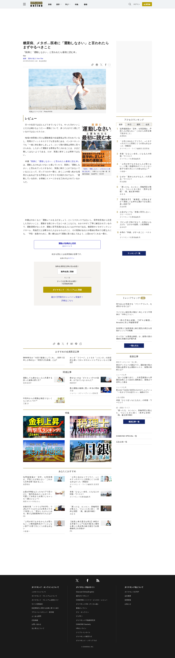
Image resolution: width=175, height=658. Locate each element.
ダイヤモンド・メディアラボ (86, 640)
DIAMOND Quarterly (83, 624)
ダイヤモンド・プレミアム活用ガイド (45, 600)
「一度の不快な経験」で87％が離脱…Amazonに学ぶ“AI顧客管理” (134, 321)
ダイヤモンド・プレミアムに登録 (67, 289)
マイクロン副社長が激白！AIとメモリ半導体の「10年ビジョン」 (134, 313)
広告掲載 (35, 620)
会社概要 (128, 596)
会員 (147, 124)
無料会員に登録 (67, 271)
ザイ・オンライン (82, 612)
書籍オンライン (81, 608)
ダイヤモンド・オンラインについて (45, 587)
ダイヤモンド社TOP (132, 592)
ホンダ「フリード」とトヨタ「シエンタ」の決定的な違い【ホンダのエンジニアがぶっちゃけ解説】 (90, 359)
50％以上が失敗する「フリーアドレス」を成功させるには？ (134, 305)
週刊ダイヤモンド (82, 596)
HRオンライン (81, 628)
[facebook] (87, 581)
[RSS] (98, 581)
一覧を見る (134, 345)
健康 (24, 58)
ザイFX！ (79, 616)
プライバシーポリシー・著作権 (43, 612)
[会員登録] (147, 4)
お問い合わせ (36, 624)
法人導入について (38, 628)
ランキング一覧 (134, 253)
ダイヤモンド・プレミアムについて (44, 596)
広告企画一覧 (121, 441)
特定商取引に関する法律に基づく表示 (45, 608)
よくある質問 (36, 616)
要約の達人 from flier (35, 58)
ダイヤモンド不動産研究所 (85, 620)
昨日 (129, 124)
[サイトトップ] (36, 4)
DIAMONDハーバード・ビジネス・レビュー (91, 600)
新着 (50, 4)
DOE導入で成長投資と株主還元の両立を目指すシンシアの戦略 (134, 329)
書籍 (85, 4)
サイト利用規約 (37, 604)
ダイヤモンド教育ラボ (84, 636)
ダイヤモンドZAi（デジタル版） (87, 604)
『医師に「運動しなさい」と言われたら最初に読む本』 (54, 161)
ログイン (136, 4)
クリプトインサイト (83, 632)
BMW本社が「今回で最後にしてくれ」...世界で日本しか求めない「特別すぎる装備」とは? (44, 358)
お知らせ (128, 604)
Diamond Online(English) (85, 592)
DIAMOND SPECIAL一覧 (126, 436)
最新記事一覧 (134, 421)
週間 (138, 124)
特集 (76, 4)
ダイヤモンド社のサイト (85, 587)
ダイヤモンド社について (134, 587)
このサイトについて (39, 592)
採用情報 (128, 600)
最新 (121, 124)
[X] (77, 581)
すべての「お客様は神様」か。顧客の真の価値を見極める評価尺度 (134, 337)
